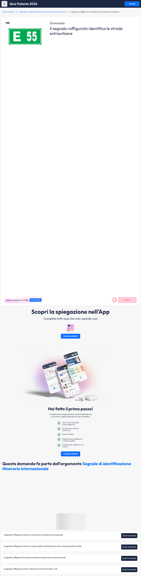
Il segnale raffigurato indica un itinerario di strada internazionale (33, 535)
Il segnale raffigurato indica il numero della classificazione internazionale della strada (43, 546)
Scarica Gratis (35, 300)
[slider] (121, 569)
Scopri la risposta (129, 535)
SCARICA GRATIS (70, 336)
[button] (4, 4)
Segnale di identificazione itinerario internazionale (42, 11)
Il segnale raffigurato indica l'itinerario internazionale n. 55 (30, 569)
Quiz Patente (8, 11)
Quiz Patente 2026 (23, 3)
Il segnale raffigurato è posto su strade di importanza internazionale (35, 557)
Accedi (132, 4)
